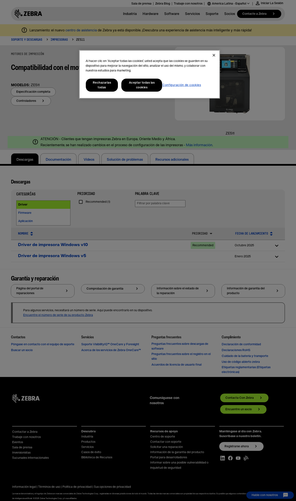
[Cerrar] (214, 55)
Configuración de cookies (181, 85)
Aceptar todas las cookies (142, 85)
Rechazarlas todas (102, 85)
